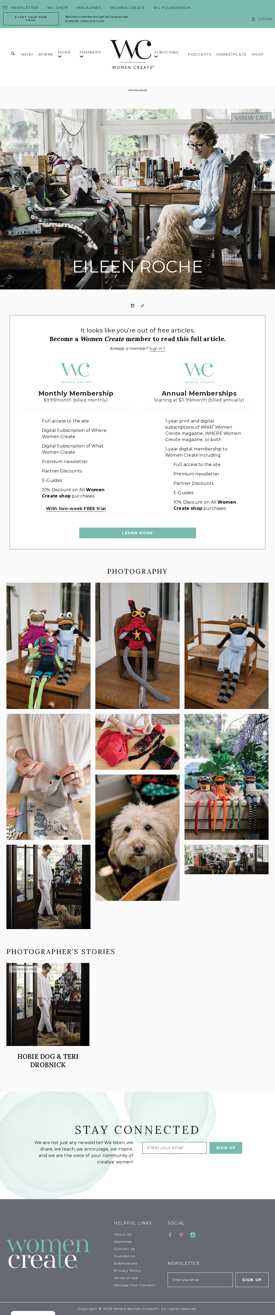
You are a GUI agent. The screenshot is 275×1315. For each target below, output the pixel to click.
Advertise (123, 1241)
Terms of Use (126, 1278)
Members (90, 52)
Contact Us (124, 1249)
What (27, 54)
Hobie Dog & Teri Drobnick (48, 1060)
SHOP (258, 54)
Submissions (126, 1263)
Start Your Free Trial (31, 19)
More (64, 52)
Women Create (127, 7)
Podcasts (200, 54)
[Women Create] (56, 1254)
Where (45, 54)
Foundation (125, 1256)
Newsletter (25, 7)
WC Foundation (172, 7)
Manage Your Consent (134, 1285)
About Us (123, 1234)
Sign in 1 (157, 348)
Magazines (89, 7)
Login (265, 19)
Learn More (137, 533)
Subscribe (166, 52)
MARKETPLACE (231, 54)
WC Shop (57, 7)
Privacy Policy (127, 1271)
